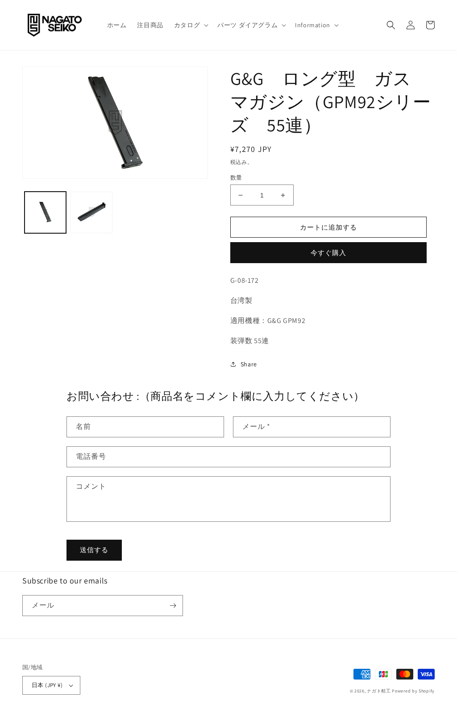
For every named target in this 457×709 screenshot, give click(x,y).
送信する (94, 549)
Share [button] (249, 364)
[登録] (173, 605)
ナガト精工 (379, 691)
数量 (236, 177)
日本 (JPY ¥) (47, 685)
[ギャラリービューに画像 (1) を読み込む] (45, 212)
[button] (190, 25)
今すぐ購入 (328, 252)
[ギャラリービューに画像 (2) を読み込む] (91, 212)
